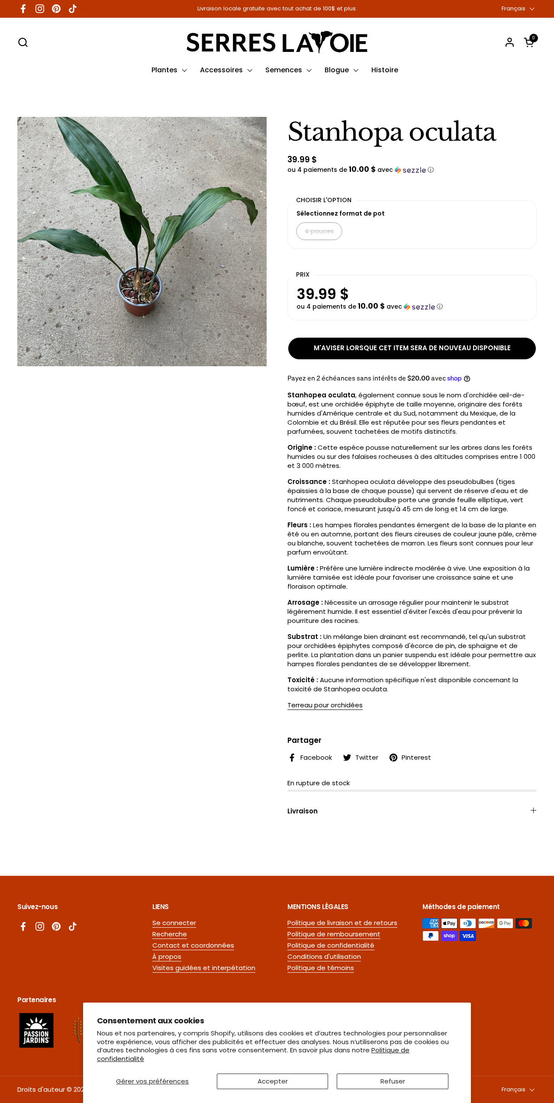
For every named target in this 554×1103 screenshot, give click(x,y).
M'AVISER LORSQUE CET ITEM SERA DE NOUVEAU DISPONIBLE (412, 347)
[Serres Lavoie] (277, 42)
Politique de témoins (320, 967)
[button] (22, 42)
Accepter (273, 1081)
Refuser (392, 1081)
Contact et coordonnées (193, 945)
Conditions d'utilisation (324, 956)
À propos (166, 956)
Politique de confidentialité (330, 945)
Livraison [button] (302, 811)
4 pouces (319, 231)
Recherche (169, 934)
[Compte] (509, 42)
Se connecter (174, 922)
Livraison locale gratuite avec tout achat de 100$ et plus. (277, 9)
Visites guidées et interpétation (203, 967)
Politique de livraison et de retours (342, 922)
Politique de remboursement (333, 934)
